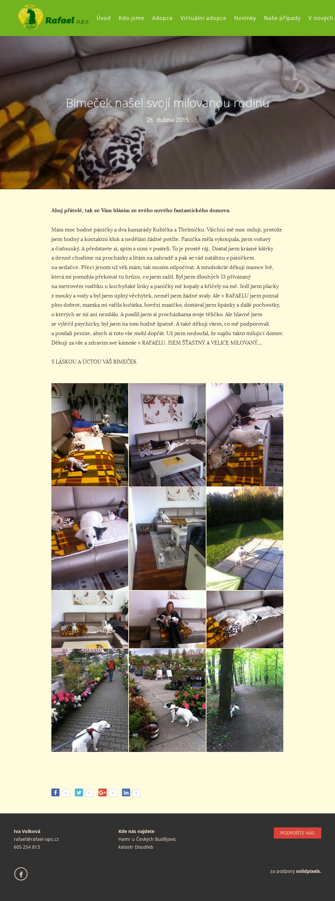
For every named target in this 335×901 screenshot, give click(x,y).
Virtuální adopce (203, 18)
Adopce (162, 18)
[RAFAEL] (53, 18)
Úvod (104, 18)
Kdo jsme (131, 18)
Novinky (245, 18)
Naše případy (282, 18)
